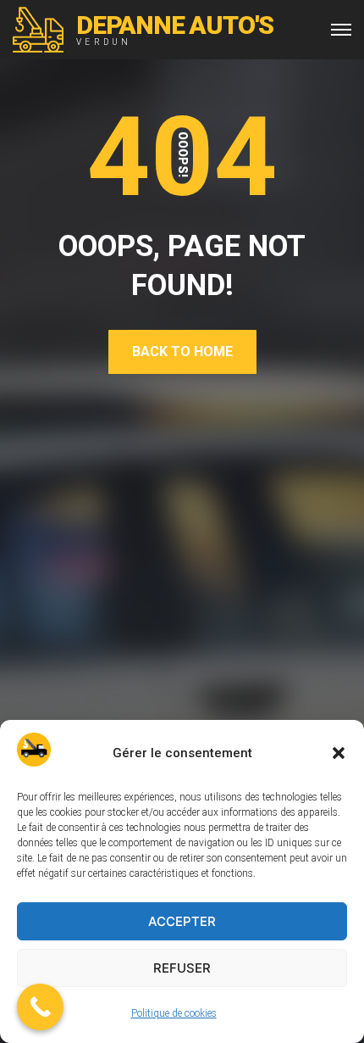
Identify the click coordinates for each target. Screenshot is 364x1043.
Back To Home (182, 351)
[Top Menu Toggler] (341, 30)
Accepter (182, 921)
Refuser (182, 968)
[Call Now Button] (40, 1007)
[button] (338, 753)
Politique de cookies (174, 1013)
